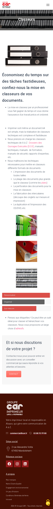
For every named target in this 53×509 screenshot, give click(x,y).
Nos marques (11, 480)
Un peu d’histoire (12, 491)
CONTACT (13, 374)
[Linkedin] (25, 463)
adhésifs (19, 328)
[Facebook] (9, 463)
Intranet (9, 499)
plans (44, 182)
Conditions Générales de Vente (17, 495)
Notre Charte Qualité (13, 484)
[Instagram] (17, 463)
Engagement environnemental (17, 488)
